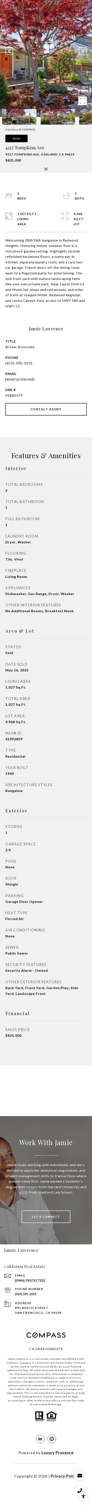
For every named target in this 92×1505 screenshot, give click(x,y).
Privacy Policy (64, 1476)
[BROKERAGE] (51, 1439)
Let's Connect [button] (46, 1216)
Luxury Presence (58, 1452)
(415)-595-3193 (18, 363)
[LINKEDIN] (40, 1439)
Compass (25, 1362)
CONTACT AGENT (46, 409)
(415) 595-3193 (25, 1294)
